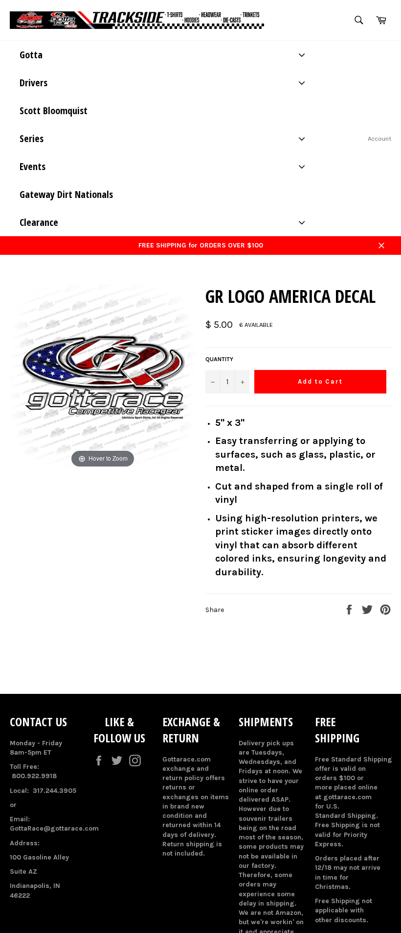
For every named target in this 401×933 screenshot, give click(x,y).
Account (379, 138)
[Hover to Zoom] (103, 377)
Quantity (219, 359)
